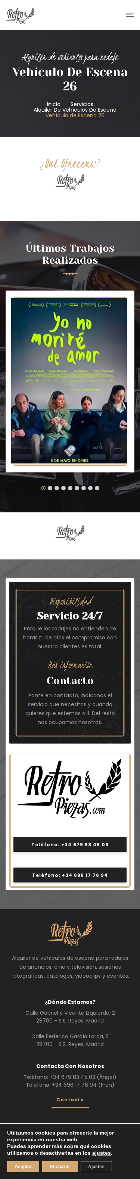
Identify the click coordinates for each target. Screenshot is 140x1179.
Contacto (70, 680)
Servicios (82, 104)
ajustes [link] (101, 1153)
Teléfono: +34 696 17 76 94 (70, 875)
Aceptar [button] (23, 1166)
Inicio (53, 104)
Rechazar (60, 1166)
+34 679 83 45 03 (72, 1077)
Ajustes (96, 1166)
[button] (43, 489)
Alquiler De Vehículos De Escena (75, 110)
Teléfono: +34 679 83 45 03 (70, 844)
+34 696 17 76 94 (74, 1085)
